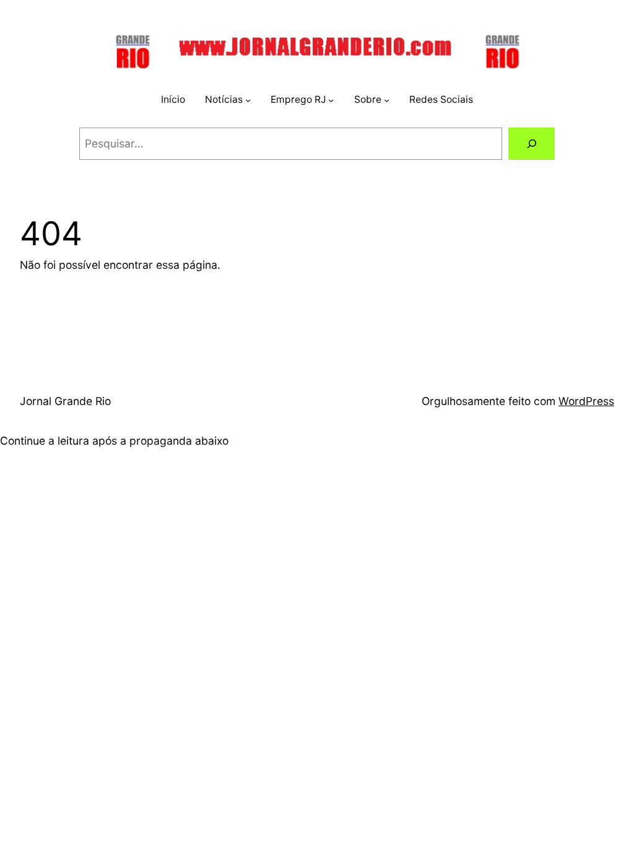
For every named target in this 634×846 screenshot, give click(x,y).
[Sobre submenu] (386, 100)
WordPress (586, 401)
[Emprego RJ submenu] (331, 100)
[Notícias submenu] (248, 100)
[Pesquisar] (531, 143)
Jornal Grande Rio (65, 401)
